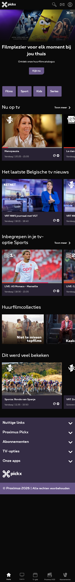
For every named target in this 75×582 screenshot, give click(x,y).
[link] (32, 137)
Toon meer (60, 107)
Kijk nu (36, 71)
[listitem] (23, 329)
